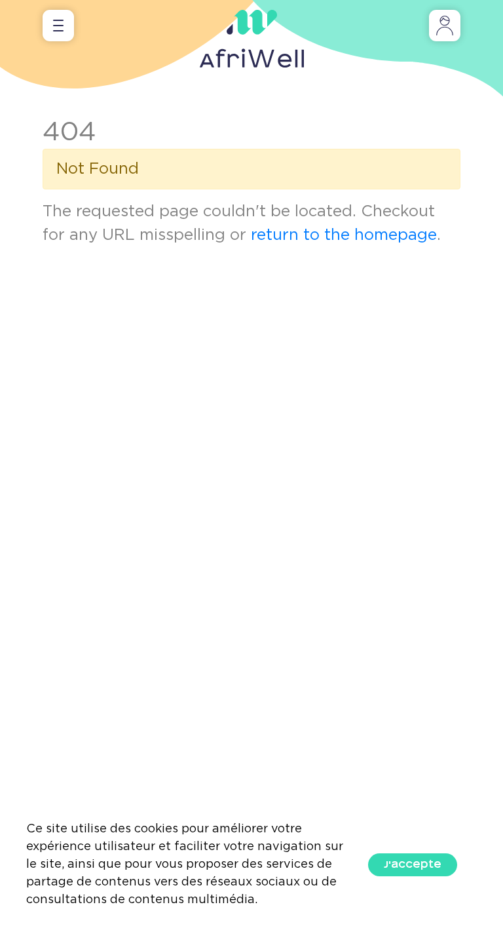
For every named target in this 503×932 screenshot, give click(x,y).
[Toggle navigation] (58, 25)
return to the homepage (344, 235)
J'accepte (412, 864)
